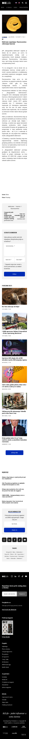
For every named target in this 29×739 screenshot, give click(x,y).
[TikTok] (19, 540)
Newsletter (5, 685)
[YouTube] (24, 540)
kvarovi (18, 206)
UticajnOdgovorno (7, 651)
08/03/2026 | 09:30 (6, 389)
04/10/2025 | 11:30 (6, 362)
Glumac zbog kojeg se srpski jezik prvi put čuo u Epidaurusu (14, 478)
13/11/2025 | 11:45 (6, 309)
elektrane (11, 206)
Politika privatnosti (7, 705)
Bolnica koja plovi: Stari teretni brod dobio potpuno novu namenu (12, 502)
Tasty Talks (5, 659)
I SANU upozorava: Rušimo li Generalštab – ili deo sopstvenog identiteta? (14, 332)
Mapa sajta (5, 702)
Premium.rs (14, 721)
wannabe (13, 558)
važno (8, 558)
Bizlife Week (5, 667)
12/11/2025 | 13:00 (6, 335)
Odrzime (7, 556)
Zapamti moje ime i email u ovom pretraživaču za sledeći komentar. (13, 266)
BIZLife (12, 37)
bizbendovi (19, 552)
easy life (7, 554)
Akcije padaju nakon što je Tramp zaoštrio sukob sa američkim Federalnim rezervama (14, 440)
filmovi (12, 554)
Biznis (15, 7)
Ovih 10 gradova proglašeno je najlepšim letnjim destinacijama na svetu (13, 484)
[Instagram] (4, 540)
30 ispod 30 (9, 552)
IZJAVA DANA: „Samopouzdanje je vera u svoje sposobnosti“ (13, 496)
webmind (19, 558)
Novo (2, 7)
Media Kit (4, 679)
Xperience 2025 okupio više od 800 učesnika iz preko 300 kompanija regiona (14, 359)
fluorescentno (15, 208)
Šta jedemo (5, 654)
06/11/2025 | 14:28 (6, 415)
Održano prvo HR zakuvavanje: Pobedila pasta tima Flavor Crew (14, 412)
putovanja (21, 556)
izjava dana (20, 554)
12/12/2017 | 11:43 (20, 37)
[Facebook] (14, 540)
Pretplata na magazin (8, 682)
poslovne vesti (13, 556)
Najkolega (4, 646)
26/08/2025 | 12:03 (6, 444)
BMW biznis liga (6, 664)
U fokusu (9, 7)
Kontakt (4, 699)
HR (15, 554)
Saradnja (4, 677)
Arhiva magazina (6, 687)
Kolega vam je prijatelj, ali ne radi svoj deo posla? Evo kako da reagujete (13, 490)
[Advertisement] (14, 177)
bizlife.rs (10, 723)
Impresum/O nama (7, 697)
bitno (14, 552)
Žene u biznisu (6, 649)
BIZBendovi (5, 662)
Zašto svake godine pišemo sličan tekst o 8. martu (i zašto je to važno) (14, 385)
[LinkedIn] (9, 540)
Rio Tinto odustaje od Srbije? (10, 307)
